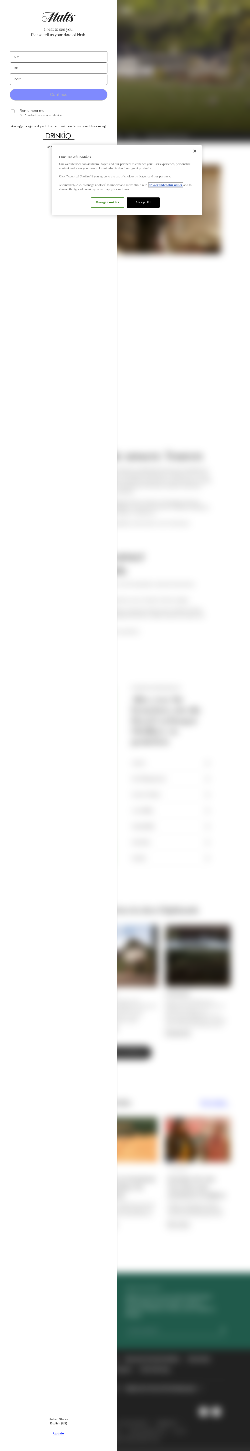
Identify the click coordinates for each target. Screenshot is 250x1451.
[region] (127, 180)
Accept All (143, 202)
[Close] (194, 151)
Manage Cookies (107, 202)
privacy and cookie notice (166, 185)
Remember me (32, 110)
